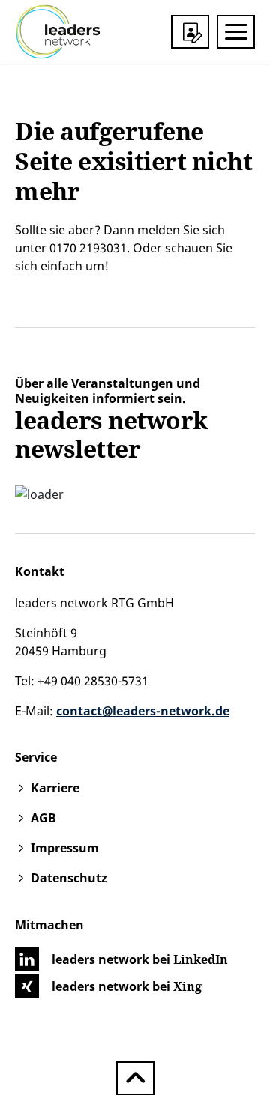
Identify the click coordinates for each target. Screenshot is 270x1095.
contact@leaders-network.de (143, 711)
